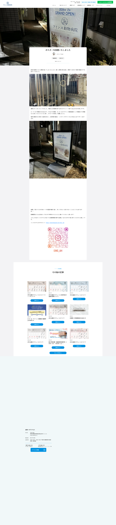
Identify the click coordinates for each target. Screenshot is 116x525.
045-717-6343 (32, 437)
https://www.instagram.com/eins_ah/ (55, 222)
